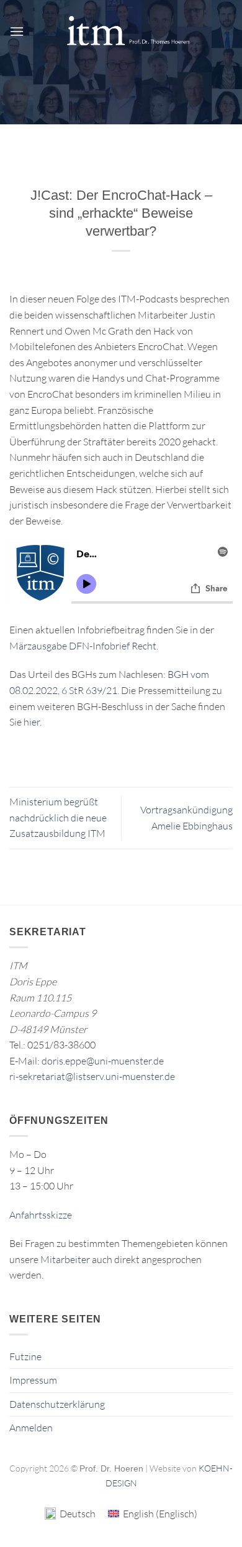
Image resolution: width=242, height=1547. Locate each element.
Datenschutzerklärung (57, 1404)
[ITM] (128, 31)
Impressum (33, 1380)
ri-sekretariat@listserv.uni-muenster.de (92, 1076)
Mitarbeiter (65, 1259)
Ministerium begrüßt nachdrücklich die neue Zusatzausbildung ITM (58, 817)
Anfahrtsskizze (40, 1215)
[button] (16, 31)
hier (32, 722)
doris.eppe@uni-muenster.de (103, 1061)
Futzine (25, 1356)
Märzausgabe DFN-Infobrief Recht (82, 646)
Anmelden (31, 1427)
